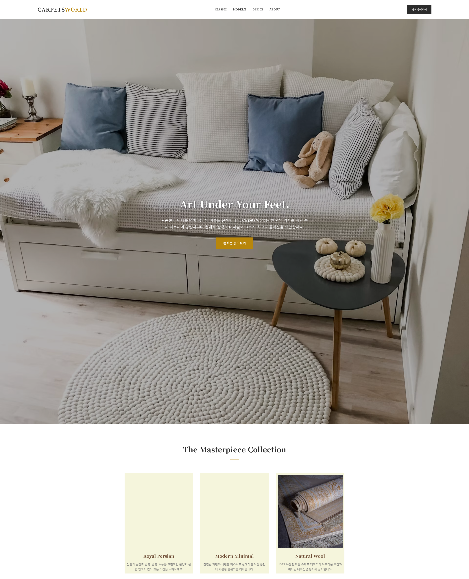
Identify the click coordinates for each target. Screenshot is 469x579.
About (274, 9)
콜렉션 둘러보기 (234, 243)
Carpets (62, 9)
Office (257, 9)
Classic (221, 9)
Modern (239, 9)
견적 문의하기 (419, 9)
